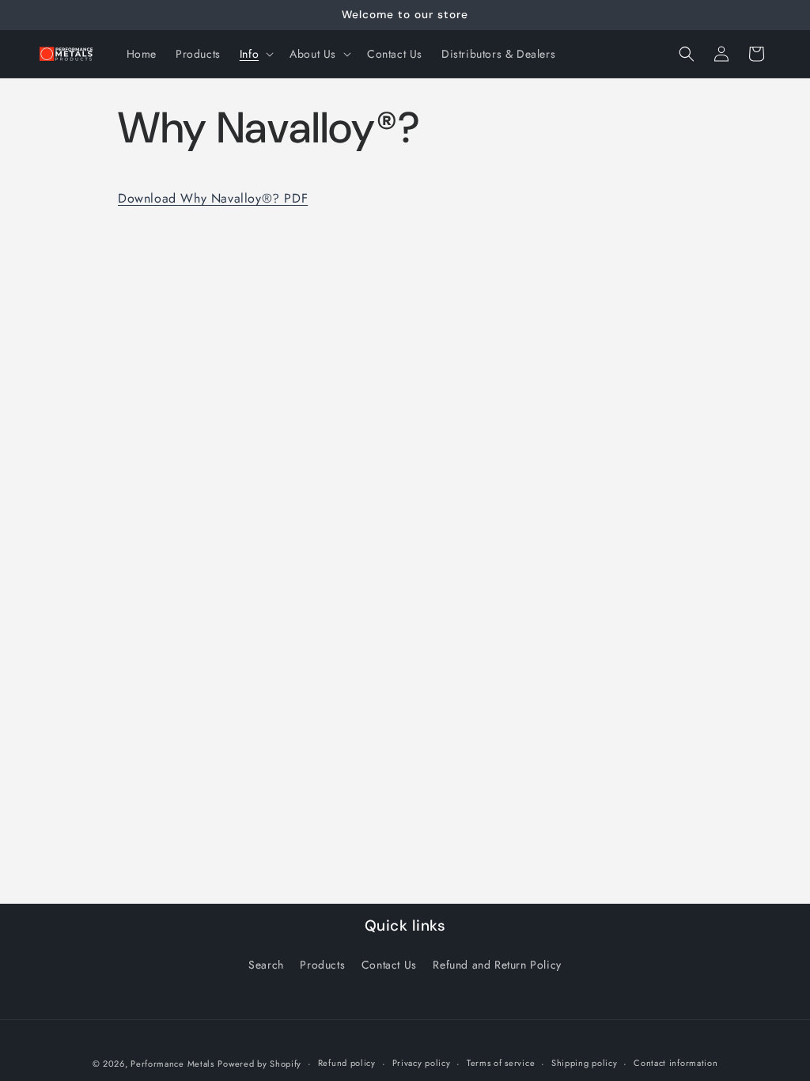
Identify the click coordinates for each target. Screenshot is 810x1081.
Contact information (675, 1062)
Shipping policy (584, 1062)
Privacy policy (421, 1062)
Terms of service (501, 1062)
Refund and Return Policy (497, 965)
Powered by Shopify (259, 1063)
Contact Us (389, 965)
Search (266, 965)
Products (322, 965)
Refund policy (347, 1062)
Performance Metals (172, 1063)
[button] (255, 53)
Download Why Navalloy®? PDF (213, 198)
